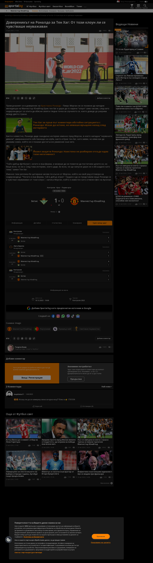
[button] (8, 539)
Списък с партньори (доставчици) (28, 552)
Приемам (101, 536)
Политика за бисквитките (34, 537)
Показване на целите (101, 542)
